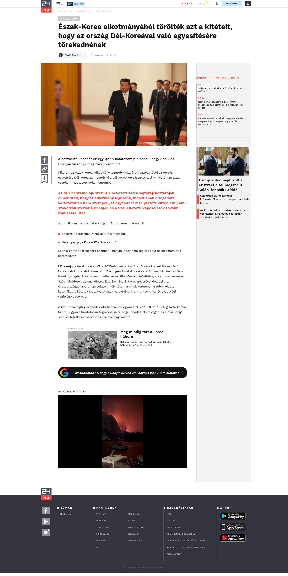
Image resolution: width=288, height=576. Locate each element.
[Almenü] (59, 4)
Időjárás (188, 3)
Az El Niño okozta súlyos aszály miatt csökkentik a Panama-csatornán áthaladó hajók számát (224, 213)
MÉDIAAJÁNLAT (174, 554)
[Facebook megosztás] (44, 160)
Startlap (101, 514)
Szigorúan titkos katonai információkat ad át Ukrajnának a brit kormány (224, 199)
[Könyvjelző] (44, 179)
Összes (236, 78)
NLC (98, 547)
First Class (102, 534)
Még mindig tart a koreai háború (142, 334)
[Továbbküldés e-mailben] (44, 169)
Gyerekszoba (135, 527)
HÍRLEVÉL (172, 520)
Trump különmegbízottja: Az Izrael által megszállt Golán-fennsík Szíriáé (221, 185)
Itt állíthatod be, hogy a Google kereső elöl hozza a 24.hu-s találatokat (127, 373)
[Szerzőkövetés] (83, 55)
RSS (169, 514)
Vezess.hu (102, 527)
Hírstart (101, 520)
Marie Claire (135, 540)
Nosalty (100, 540)
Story (131, 520)
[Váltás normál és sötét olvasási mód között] (217, 4)
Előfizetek (232, 4)
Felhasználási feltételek (181, 534)
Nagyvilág (68, 18)
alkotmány (66, 11)
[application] (122, 431)
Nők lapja (133, 534)
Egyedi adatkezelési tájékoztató (186, 540)
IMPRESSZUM (173, 527)
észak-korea (105, 11)
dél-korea (85, 11)
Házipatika (134, 514)
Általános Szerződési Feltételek (186, 547)
